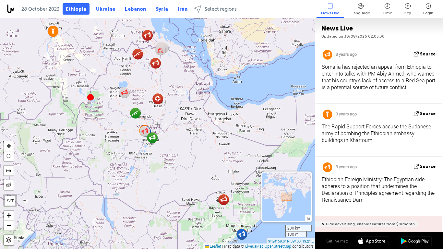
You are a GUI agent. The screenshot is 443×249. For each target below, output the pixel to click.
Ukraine (105, 9)
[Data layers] (9, 240)
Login (428, 13)
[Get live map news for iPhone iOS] (372, 241)
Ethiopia (76, 9)
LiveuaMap (254, 246)
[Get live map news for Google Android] (415, 241)
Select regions (221, 9)
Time (387, 13)
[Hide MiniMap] (308, 218)
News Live (330, 13)
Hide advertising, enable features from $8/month (370, 224)
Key (407, 13)
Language (361, 13)
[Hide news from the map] (9, 185)
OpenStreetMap (278, 246)
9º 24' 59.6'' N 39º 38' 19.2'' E (291, 240)
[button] (90, 97)
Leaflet (215, 246)
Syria (162, 9)
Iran (182, 9)
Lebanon (135, 9)
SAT (10, 200)
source (428, 54)
